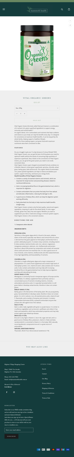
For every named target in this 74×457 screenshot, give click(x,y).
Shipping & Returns (48, 388)
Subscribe (11, 436)
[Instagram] (14, 392)
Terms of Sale (46, 398)
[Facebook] (7, 392)
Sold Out (37, 120)
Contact (44, 374)
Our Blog (45, 379)
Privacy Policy (46, 383)
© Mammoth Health (14, 448)
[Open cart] (69, 9)
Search (44, 369)
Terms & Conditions (48, 393)
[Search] (62, 9)
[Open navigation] (4, 9)
